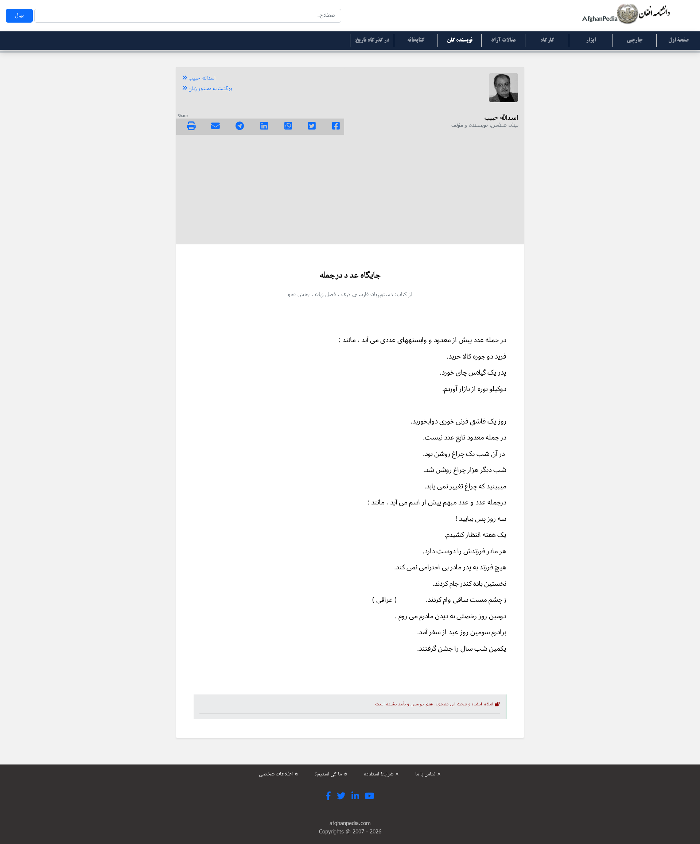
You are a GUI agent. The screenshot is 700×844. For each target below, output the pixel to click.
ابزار (591, 40)
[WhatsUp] (288, 127)
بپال (19, 15)
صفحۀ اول (678, 40)
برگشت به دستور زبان (209, 89)
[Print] (191, 127)
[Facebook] (336, 127)
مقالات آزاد (503, 40)
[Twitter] (312, 127)
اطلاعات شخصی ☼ (279, 774)
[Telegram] (240, 127)
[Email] (215, 127)
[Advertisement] (350, 190)
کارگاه (547, 40)
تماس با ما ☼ (428, 774)
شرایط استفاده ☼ (382, 774)
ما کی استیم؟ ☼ (331, 774)
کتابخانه (415, 40)
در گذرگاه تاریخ (372, 40)
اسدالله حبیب (201, 78)
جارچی (634, 40)
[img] (191, 125)
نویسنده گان (459, 40)
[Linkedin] (264, 127)
